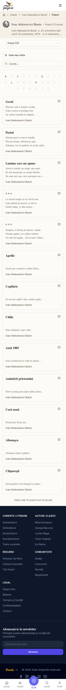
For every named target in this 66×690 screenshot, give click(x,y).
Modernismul (10, 533)
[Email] (45, 676)
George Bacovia (44, 527)
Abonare (33, 651)
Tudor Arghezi (43, 538)
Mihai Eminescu (43, 522)
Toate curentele (11, 544)
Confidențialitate (12, 605)
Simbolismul (9, 527)
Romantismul (10, 522)
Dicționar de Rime (12, 558)
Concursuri (41, 563)
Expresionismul (11, 538)
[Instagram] (27, 676)
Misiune (7, 594)
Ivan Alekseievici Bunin (34, 14)
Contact (7, 610)
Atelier (38, 558)
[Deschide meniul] (60, 5)
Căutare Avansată (13, 563)
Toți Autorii (9, 569)
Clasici (13, 14)
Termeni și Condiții (13, 600)
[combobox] (33, 43)
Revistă (39, 569)
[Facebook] (21, 676)
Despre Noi (9, 589)
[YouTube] (39, 676)
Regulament (41, 574)
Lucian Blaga (42, 533)
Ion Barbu (40, 544)
